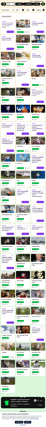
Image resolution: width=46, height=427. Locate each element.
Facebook (14, 406)
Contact (13, 401)
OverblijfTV (14, 399)
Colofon (18, 401)
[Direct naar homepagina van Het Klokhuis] (7, 403)
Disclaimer (25, 401)
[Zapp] (43, 4)
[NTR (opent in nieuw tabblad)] (23, 411)
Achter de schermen (24, 399)
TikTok (19, 404)
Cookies (40, 405)
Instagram (26, 404)
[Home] (3, 4)
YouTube (13, 404)
